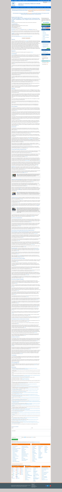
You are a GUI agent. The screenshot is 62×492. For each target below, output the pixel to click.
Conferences (19, 0)
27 (24, 246)
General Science (14, 460)
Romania (22, 474)
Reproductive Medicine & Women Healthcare (36, 478)
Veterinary (43, 475)
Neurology (39, 448)
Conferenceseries (29, 13)
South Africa (17, 474)
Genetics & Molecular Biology (15, 461)
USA (13, 467)
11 (16, 110)
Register (24, 0)
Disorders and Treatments (46, 37)
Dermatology (33, 450)
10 (25, 156)
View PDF (23, 38)
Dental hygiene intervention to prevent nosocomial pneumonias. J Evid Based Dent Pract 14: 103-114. (27, 394)
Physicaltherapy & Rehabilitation (40, 457)
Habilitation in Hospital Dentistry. (25, 379)
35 (13, 345)
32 (17, 261)
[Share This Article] (43, 22)
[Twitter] (47, 485)
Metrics (45, 7)
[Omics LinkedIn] (43, 0)
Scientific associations (30, 10)
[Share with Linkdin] (45, 27)
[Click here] (39, 0)
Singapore (18, 473)
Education (44, 38)
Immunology (26, 473)
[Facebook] (46, 485)
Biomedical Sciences (14, 449)
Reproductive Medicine (46, 450)
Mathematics (23, 450)
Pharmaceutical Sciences (45, 467)
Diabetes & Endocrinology (34, 452)
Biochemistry (14, 447)
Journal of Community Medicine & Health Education (26, 36)
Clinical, (37, 10)
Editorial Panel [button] (17, 7)
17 (36, 165)
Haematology (34, 455)
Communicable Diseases (46, 34)
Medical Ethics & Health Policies (36, 475)
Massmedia (43, 478)
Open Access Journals (37, 9)
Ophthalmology (40, 452)
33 (16, 283)
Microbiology (33, 461)
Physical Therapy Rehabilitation (35, 471)
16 (39, 160)
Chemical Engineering (15, 451)
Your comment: (14, 430)
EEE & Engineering (44, 474)
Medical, (35, 10)
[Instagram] (50, 485)
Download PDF (28, 38)
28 (25, 246)
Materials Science (24, 449)
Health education (30, 138)
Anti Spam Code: (14, 437)
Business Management (44, 477)
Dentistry (33, 449)
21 (33, 244)
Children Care (44, 33)
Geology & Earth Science (25, 446)
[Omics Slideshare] (47, 0)
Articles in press (34, 7)
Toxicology (46, 452)
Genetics (33, 454)
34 (15, 294)
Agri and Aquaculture (14, 446)
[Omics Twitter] (42, 0)
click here (32, 437)
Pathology (26, 476)
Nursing (39, 449)
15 (26, 172)
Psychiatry (46, 446)
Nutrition (39, 450)
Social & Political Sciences (25, 459)
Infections (44, 39)
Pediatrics (26, 478)
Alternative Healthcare (27, 477)
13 (18, 225)
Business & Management (15, 450)
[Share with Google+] (46, 27)
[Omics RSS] (45, 0)
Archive (38, 7)
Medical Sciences (24, 451)
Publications (15, 0)
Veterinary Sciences (24, 460)
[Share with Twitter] (43, 27)
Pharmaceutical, (40, 10)
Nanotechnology (24, 452)
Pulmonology (46, 447)
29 (22, 237)
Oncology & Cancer (35, 467)
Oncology (39, 451)
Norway (22, 473)
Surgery (45, 451)
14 (19, 225)
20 (18, 202)
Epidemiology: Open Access (46, 43)
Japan (13, 473)
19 (26, 296)
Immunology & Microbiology (25, 447)
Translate (49, 2)
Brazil (13, 474)
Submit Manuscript (29, 7)
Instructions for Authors (23, 7)
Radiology (46, 448)
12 (26, 156)
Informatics (23, 448)
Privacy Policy (33, 485)
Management (30, 11)
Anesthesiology (34, 446)
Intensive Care (35, 364)
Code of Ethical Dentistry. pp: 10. (25, 378)
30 (17, 253)
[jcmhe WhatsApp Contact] (50, 0)
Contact (27, 0)
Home (12, 0)
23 (29, 221)
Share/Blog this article (45, 52)
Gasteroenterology (34, 453)
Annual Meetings (28, 465)
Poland (22, 467)
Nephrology (39, 447)
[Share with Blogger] (49, 27)
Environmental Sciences (15, 458)
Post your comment (46, 24)
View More (48, 48)
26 (36, 233)
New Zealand (17, 476)
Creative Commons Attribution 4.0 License (25, 485)
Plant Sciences (23, 458)
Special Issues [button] (41, 7)
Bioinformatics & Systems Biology (16, 448)
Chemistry (13, 452)
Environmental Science (44, 473)
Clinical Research (34, 448)
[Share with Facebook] (42, 27)
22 (19, 202)
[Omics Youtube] (48, 0)
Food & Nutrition (14, 459)
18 (37, 165)
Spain (17, 467)
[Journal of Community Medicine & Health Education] (13, 3)
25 (18, 250)
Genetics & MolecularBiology (28, 475)
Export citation (44, 51)
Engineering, (44, 10)
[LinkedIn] (48, 485)
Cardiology (33, 447)
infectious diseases (27, 160)
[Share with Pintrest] (47, 27)
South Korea (13, 476)
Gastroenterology (27, 474)
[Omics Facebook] (40, 0)
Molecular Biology (40, 446)
